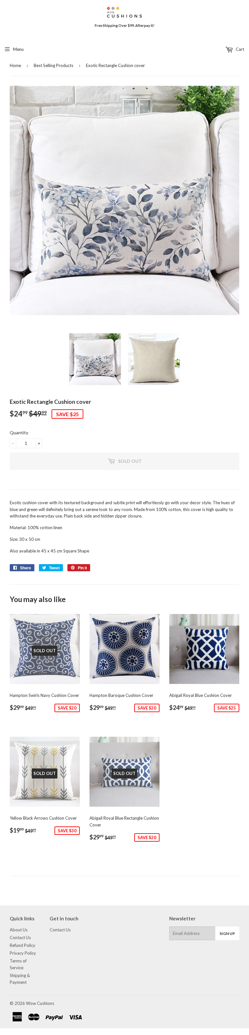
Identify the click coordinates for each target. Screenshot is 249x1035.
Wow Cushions (40, 1003)
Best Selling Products (53, 65)
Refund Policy (22, 945)
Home (15, 65)
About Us (19, 929)
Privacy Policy (23, 953)
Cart (239, 49)
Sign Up (227, 933)
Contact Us (20, 937)
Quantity (19, 432)
